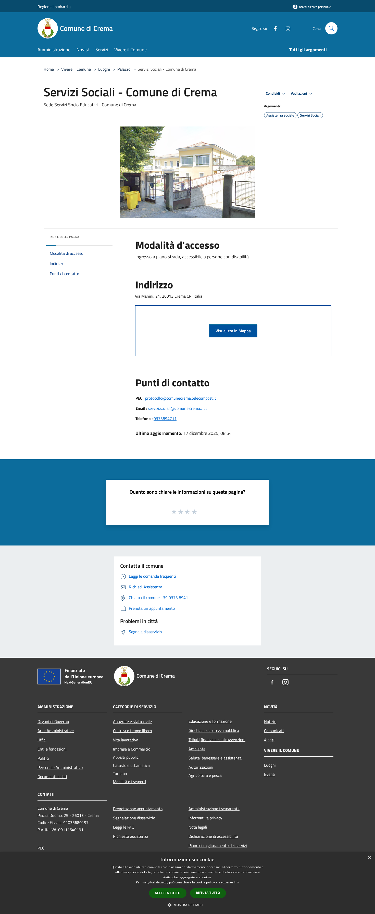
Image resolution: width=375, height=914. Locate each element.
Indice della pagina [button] (64, 236)
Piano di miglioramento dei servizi (218, 845)
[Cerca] (331, 28)
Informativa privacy (205, 818)
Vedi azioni (299, 93)
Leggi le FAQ (123, 827)
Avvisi (269, 740)
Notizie (270, 721)
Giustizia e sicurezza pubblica (214, 730)
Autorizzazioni (201, 767)
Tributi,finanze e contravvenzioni (217, 740)
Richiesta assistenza (130, 836)
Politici (43, 758)
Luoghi (104, 69)
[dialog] (187, 883)
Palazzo (123, 69)
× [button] (369, 857)
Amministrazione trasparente (214, 809)
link (236, 882)
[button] (187, 905)
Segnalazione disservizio (134, 818)
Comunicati (274, 731)
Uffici (42, 740)
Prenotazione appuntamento (137, 809)
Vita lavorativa (125, 740)
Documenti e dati (52, 776)
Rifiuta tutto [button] (208, 893)
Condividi (273, 93)
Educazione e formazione (210, 721)
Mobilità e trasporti (129, 782)
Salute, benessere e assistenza (215, 758)
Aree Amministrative (56, 731)
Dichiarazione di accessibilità (213, 836)
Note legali (198, 827)
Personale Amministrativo (60, 767)
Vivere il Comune (76, 69)
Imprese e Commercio (131, 749)
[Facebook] (273, 28)
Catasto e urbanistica (131, 765)
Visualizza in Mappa (233, 331)
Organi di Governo (53, 721)
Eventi (269, 774)
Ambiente (197, 749)
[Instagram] (286, 28)
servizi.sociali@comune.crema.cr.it (177, 408)
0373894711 (165, 418)
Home (49, 69)
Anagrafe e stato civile (132, 721)
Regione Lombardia (54, 7)
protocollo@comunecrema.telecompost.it (180, 398)
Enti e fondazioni (52, 749)
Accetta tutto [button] (168, 893)
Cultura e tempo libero (132, 731)
